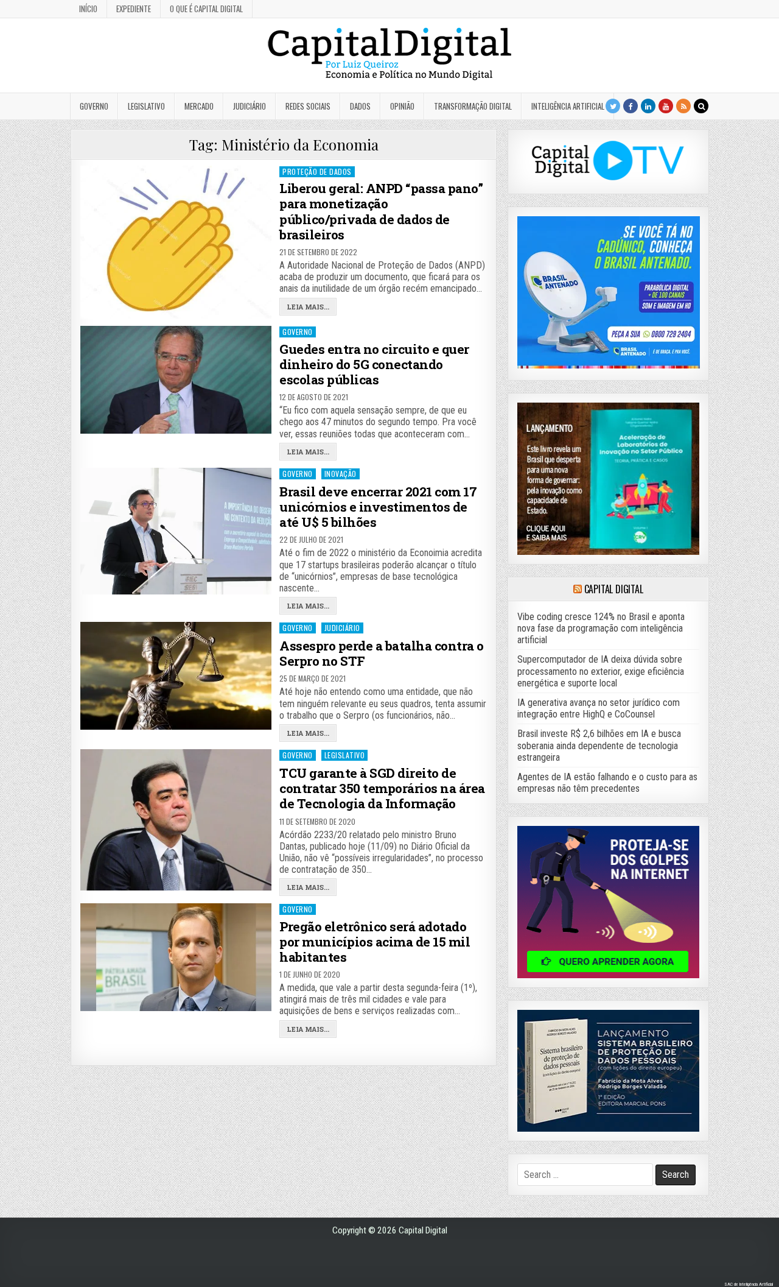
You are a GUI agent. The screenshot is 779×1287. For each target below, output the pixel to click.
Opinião (402, 106)
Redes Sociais (307, 106)
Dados (360, 106)
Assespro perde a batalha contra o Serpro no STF (381, 653)
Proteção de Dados (317, 171)
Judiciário (249, 106)
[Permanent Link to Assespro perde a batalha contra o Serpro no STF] (175, 675)
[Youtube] (665, 106)
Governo (94, 106)
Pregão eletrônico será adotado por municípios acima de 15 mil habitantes (374, 941)
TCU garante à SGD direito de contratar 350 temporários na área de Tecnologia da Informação (382, 788)
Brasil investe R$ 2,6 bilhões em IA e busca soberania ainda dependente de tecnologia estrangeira (599, 745)
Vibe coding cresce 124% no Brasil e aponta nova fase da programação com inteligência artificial (601, 628)
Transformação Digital (473, 106)
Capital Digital (613, 589)
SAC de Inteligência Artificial (748, 1284)
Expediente (133, 8)
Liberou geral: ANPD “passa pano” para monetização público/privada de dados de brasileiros (381, 211)
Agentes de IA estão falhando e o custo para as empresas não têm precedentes (607, 782)
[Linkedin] (648, 106)
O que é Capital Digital (206, 8)
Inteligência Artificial (567, 106)
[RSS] (683, 106)
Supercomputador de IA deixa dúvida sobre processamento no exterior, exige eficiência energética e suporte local (600, 671)
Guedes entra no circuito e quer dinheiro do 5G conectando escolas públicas (374, 364)
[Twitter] (613, 106)
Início (88, 8)
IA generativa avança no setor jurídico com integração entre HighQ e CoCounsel (598, 708)
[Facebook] (630, 106)
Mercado (199, 106)
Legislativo (146, 106)
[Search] (701, 106)
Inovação (340, 473)
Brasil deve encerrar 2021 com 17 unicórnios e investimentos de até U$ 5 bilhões (378, 507)
